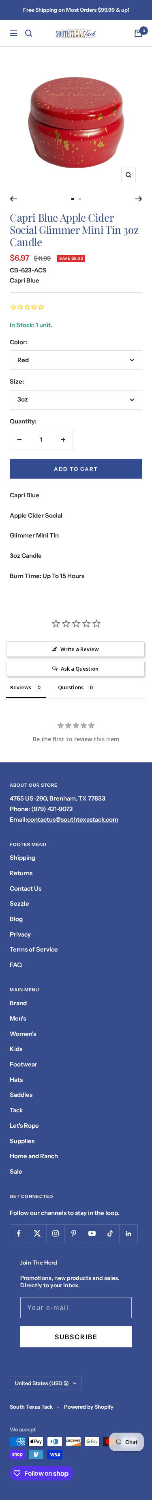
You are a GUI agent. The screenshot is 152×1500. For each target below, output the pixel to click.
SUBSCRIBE (76, 1337)
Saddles (21, 1095)
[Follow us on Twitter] (37, 1233)
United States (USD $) (42, 1383)
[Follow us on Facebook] (19, 1233)
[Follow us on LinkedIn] (128, 1233)
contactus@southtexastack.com (72, 819)
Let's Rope (24, 1125)
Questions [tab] (70, 687)
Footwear (23, 1064)
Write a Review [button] (79, 649)
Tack (16, 1110)
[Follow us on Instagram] (55, 1233)
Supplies (22, 1141)
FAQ (16, 965)
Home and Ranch (34, 1156)
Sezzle (19, 903)
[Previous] (13, 199)
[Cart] (138, 33)
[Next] (138, 199)
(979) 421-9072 (52, 809)
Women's (23, 1034)
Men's (18, 1018)
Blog (16, 919)
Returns (21, 873)
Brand (18, 1003)
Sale (16, 1171)
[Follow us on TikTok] (110, 1233)
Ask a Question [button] (79, 668)
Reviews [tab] (20, 687)
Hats (16, 1079)
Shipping (22, 857)
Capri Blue (24, 280)
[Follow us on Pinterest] (73, 1233)
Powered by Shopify (88, 1406)
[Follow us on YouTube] (92, 1233)
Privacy (20, 934)
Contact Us (25, 888)
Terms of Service (34, 949)
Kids (16, 1049)
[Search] (28, 33)
